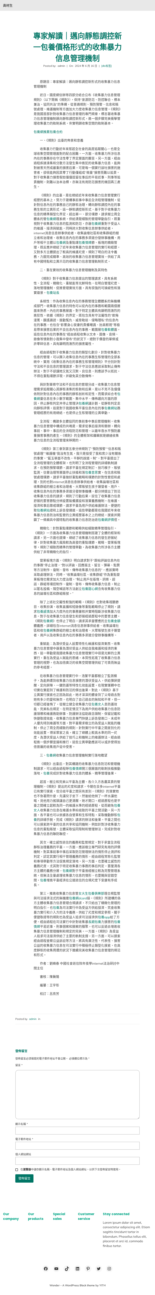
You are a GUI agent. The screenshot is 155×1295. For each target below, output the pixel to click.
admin (32, 1019)
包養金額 (114, 621)
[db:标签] (106, 66)
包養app (104, 917)
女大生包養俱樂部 (91, 893)
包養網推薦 (42, 132)
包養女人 (97, 704)
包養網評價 (106, 520)
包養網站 (110, 408)
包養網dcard (78, 898)
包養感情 (43, 611)
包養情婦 (85, 242)
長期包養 (94, 922)
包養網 (51, 219)
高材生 (8, 5)
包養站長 (52, 293)
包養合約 (56, 132)
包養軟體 (107, 330)
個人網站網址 (23, 1154)
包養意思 (91, 472)
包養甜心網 (90, 589)
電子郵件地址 (24, 1139)
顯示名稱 (21, 1124)
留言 (18, 1065)
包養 (46, 773)
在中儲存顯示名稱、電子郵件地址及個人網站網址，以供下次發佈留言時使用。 (70, 1169)
